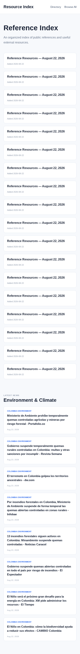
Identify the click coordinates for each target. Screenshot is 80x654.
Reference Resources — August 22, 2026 (36, 58)
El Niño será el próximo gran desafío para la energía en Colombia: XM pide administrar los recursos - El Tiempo (36, 600)
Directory (55, 6)
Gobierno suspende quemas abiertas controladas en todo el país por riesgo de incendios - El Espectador (39, 570)
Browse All (70, 6)
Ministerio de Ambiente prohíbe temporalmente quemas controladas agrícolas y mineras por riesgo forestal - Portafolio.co (37, 419)
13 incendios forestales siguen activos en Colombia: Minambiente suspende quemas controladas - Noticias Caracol (34, 540)
